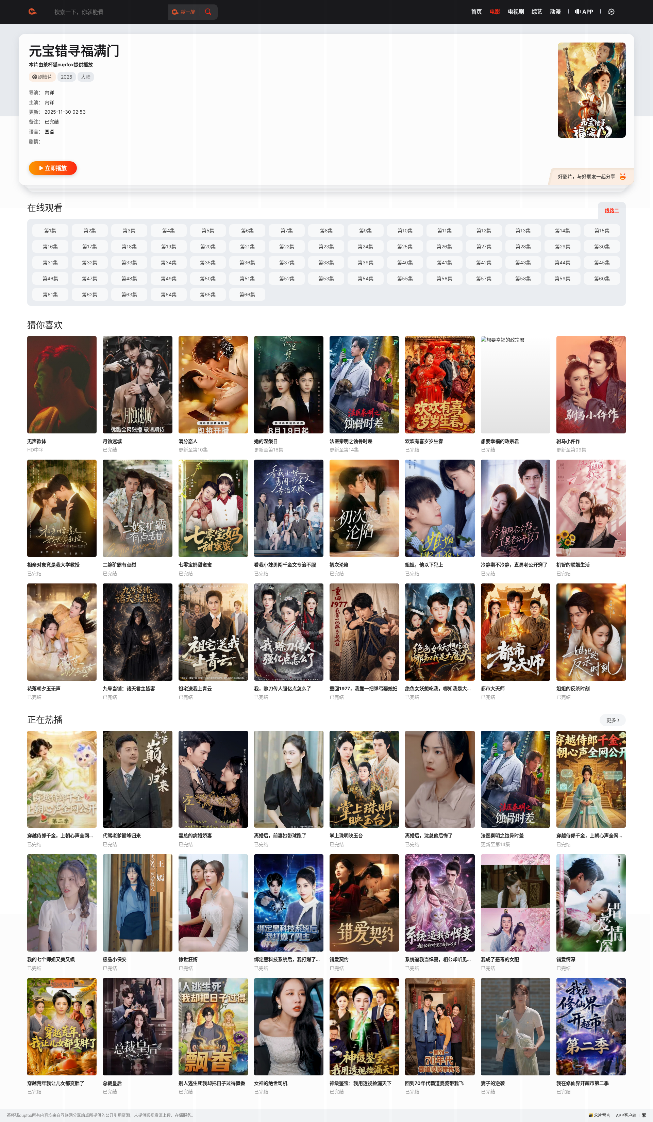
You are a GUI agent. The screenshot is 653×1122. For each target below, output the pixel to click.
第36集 (247, 262)
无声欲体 (36, 441)
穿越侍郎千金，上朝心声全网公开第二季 (62, 835)
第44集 (562, 262)
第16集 (50, 246)
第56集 (444, 278)
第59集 (562, 278)
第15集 (602, 230)
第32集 (89, 262)
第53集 (326, 278)
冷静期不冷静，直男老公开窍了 (514, 564)
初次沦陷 (339, 564)
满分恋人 (188, 441)
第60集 (602, 278)
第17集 (89, 246)
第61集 (50, 294)
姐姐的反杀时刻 (573, 688)
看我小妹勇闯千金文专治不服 (285, 564)
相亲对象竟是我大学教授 (53, 564)
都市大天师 (493, 688)
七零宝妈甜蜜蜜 (195, 564)
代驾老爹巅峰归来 (122, 835)
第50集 (208, 278)
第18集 (129, 246)
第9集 (365, 230)
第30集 (602, 246)
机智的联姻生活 (573, 564)
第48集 (129, 278)
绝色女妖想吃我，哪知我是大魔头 (439, 688)
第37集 (287, 262)
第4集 (168, 230)
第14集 (562, 230)
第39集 (365, 262)
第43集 (523, 262)
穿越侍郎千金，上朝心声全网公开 (591, 835)
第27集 (483, 246)
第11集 (444, 230)
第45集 (602, 262)
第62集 (89, 294)
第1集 (50, 230)
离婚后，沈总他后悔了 (429, 835)
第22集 (286, 246)
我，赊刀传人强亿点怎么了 (282, 688)
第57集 (483, 278)
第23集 (326, 246)
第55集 (405, 278)
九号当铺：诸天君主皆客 (129, 688)
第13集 (523, 230)
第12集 (483, 230)
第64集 (169, 294)
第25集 (405, 246)
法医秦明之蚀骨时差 (351, 441)
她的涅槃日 (266, 441)
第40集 (405, 262)
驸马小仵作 (568, 441)
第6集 (247, 230)
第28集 (523, 246)
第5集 (208, 230)
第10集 (405, 230)
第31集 (50, 262)
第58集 (523, 278)
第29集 (562, 246)
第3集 (129, 230)
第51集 (247, 278)
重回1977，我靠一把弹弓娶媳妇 (364, 688)
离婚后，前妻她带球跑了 (280, 835)
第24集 (365, 246)
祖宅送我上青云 (195, 688)
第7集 (287, 230)
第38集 (326, 262)
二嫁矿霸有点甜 (119, 564)
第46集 (50, 278)
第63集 (129, 294)
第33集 (129, 262)
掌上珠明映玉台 (346, 835)
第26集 (444, 246)
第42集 (483, 262)
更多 (611, 720)
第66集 (247, 294)
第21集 (247, 246)
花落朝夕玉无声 (44, 688)
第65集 (208, 294)
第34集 (169, 262)
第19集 (168, 246)
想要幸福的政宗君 (500, 441)
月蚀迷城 (112, 441)
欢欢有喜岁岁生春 (424, 441)
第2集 (90, 230)
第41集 (444, 262)
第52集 (287, 278)
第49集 (169, 278)
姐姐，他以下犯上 (424, 564)
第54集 (365, 278)
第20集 (208, 246)
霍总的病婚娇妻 (195, 835)
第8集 (326, 230)
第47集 (89, 278)
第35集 (208, 262)
